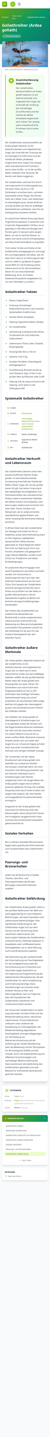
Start (6, 17)
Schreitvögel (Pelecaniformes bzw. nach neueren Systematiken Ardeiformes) (31, 423)
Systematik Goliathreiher (16, 1130)
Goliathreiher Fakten (14, 1126)
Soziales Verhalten (14, 1144)
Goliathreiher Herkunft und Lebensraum (23, 1135)
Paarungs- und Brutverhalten (18, 1149)
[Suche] (12, 4)
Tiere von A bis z (17, 17)
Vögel (16, 1096)
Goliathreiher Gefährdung (17, 1154)
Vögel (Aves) (27, 413)
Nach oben (26, 1160)
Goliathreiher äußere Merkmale (19, 1140)
